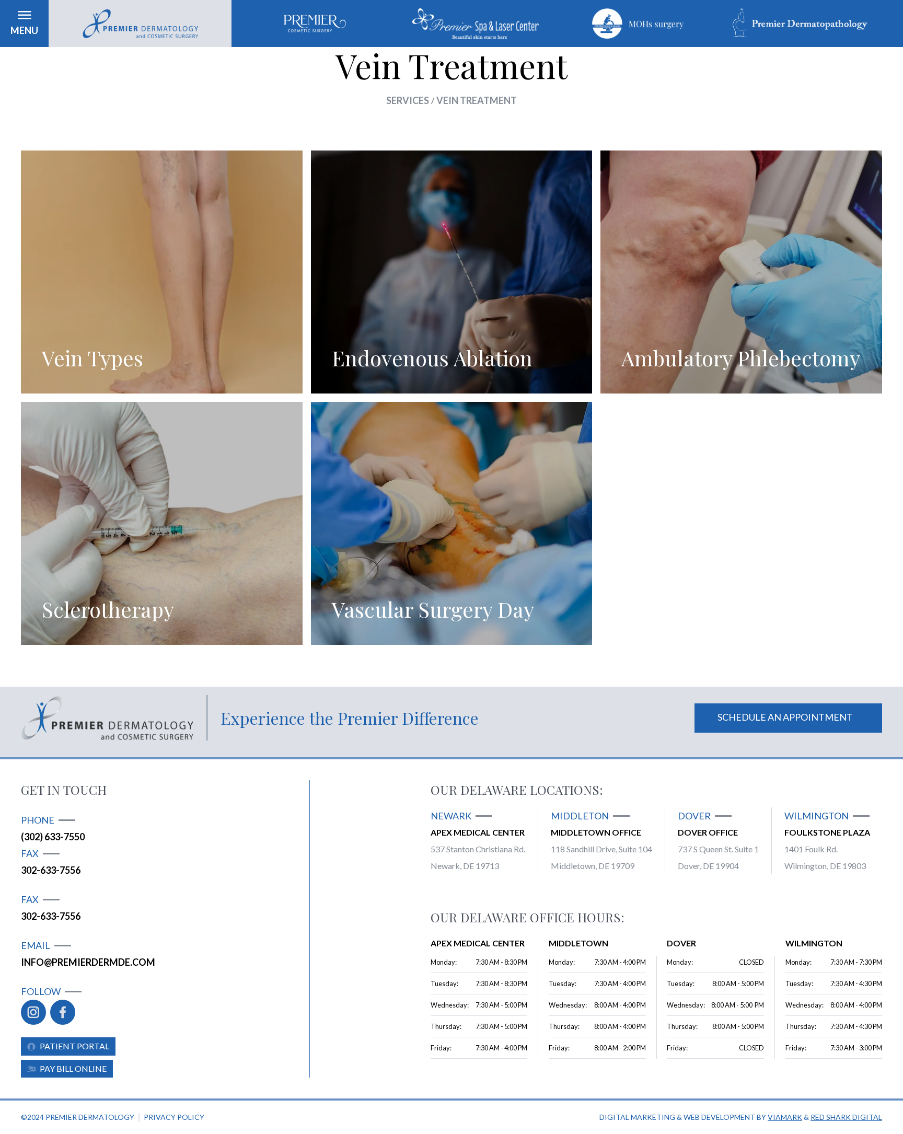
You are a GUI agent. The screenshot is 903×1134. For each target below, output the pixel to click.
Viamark (785, 1117)
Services (407, 100)
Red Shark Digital (846, 1117)
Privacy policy (174, 1117)
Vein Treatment (476, 100)
